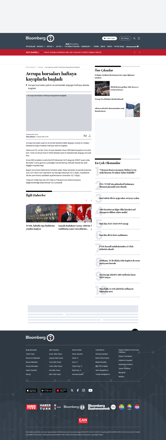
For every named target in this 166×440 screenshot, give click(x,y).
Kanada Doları (77, 374)
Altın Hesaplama (102, 370)
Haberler (40, 67)
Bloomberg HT (31, 67)
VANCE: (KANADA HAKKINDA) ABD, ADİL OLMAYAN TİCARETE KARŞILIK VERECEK (73, 52)
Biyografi (122, 372)
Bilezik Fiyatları (101, 362)
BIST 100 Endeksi (102, 366)
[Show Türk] (129, 407)
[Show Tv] (121, 407)
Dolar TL (75, 358)
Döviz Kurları (77, 350)
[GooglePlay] (46, 390)
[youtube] (90, 391)
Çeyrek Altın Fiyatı (56, 358)
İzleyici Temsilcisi (125, 356)
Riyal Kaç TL (76, 370)
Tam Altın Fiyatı (55, 362)
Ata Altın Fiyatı (54, 370)
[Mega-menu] (139, 38)
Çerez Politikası (124, 368)
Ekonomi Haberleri (33, 358)
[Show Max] (137, 407)
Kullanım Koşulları (125, 360)
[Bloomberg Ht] (74, 407)
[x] (72, 391)
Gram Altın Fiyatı (55, 354)
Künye (28, 374)
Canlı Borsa (100, 350)
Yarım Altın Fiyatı (55, 366)
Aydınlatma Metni (126, 364)
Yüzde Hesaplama (103, 374)
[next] (139, 52)
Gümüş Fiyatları (102, 354)
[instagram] (83, 391)
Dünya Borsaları (32, 366)
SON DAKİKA (32, 52)
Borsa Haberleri (32, 362)
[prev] (134, 52)
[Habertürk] (31, 407)
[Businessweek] (102, 407)
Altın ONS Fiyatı (55, 374)
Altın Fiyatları (54, 350)
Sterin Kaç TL (77, 366)
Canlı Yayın (30, 354)
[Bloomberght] (40, 38)
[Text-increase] (85, 135)
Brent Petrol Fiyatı (102, 358)
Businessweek (31, 350)
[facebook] (78, 391)
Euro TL (75, 362)
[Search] (134, 38)
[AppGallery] (61, 390)
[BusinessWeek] (132, 46)
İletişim (121, 376)
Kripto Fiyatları (31, 370)
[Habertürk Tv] (45, 407)
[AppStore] (31, 390)
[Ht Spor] (57, 407)
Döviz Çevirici (77, 354)
